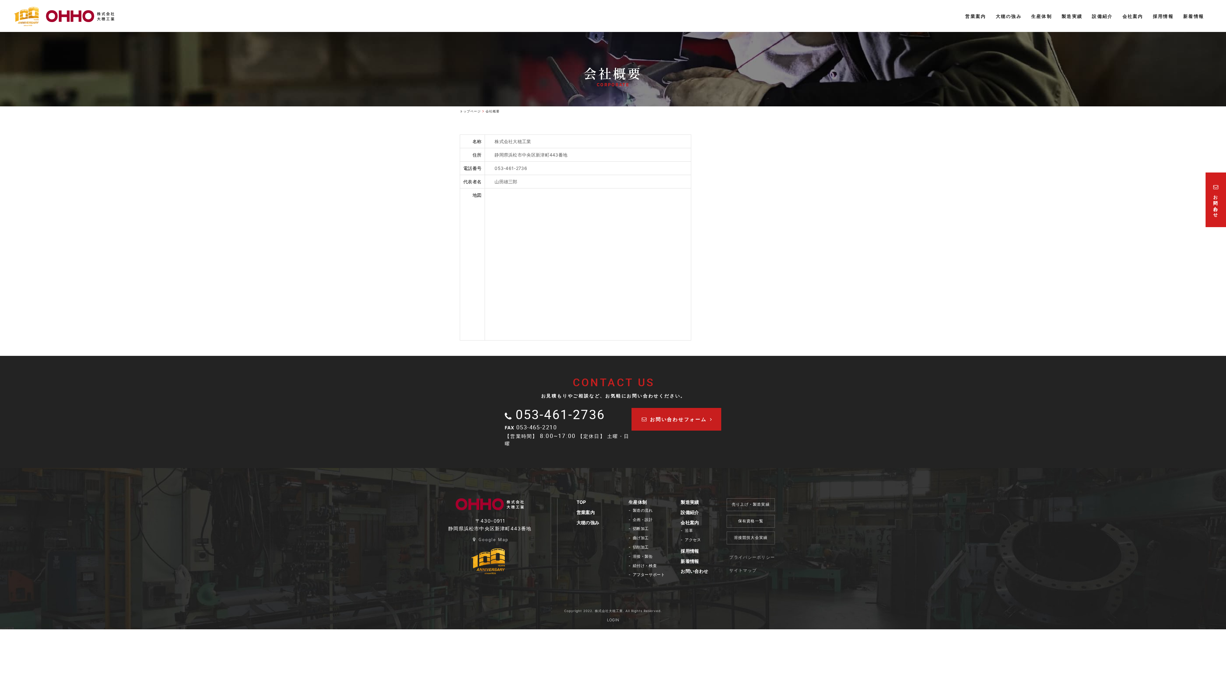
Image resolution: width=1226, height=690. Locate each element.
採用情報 (690, 551)
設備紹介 (690, 512)
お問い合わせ (694, 571)
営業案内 (586, 512)
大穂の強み (588, 522)
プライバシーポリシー (752, 557)
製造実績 (690, 502)
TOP (581, 502)
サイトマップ (743, 570)
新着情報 (690, 561)
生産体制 (638, 502)
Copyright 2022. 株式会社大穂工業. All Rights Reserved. (613, 611)
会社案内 (690, 522)
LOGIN (613, 619)
